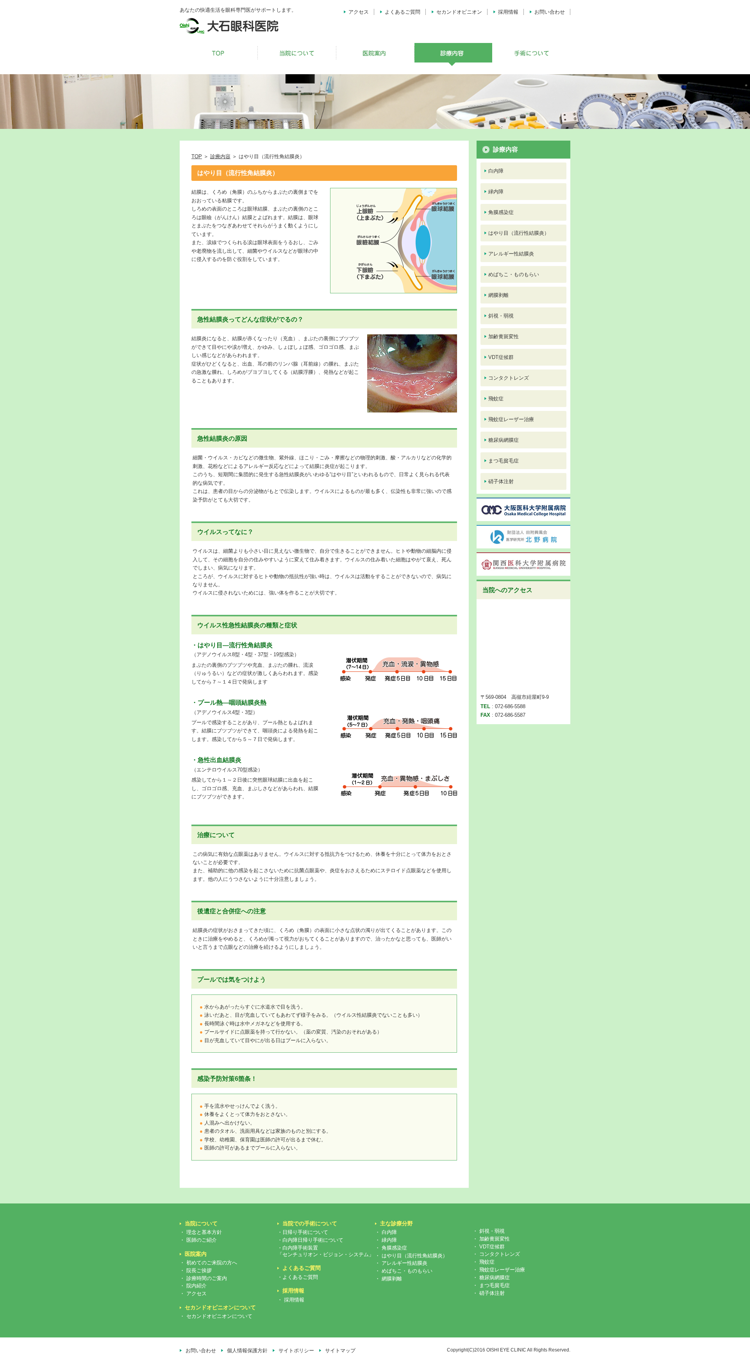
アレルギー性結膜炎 (511, 254)
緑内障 (496, 192)
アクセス (358, 12)
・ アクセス (193, 1293)
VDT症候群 (501, 357)
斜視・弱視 (501, 316)
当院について (201, 1223)
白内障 (496, 171)
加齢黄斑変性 (503, 336)
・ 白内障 (386, 1232)
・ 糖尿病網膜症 (491, 1277)
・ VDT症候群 (489, 1247)
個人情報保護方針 (247, 1350)
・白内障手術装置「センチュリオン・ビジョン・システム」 (325, 1251)
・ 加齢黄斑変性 (491, 1239)
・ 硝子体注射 (489, 1293)
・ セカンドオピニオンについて (216, 1316)
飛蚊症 (496, 399)
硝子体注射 (501, 481)
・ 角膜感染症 (391, 1248)
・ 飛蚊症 (484, 1262)
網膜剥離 (498, 295)
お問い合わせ (549, 12)
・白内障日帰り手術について (310, 1240)
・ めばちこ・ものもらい (403, 1271)
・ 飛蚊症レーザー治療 (499, 1270)
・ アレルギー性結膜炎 (401, 1263)
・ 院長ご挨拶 (196, 1270)
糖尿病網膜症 (503, 440)
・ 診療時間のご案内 (203, 1278)
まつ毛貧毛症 (503, 461)
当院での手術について (309, 1223)
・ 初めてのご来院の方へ (208, 1263)
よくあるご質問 (402, 12)
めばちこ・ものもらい (513, 274)
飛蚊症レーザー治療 (511, 419)
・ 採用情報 (290, 1300)
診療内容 (220, 156)
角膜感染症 (501, 212)
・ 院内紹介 (193, 1286)
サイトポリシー (296, 1350)
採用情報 (508, 12)
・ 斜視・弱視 (489, 1231)
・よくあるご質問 (297, 1277)
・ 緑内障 (386, 1240)
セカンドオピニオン (459, 12)
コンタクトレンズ (508, 378)
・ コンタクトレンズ (496, 1254)
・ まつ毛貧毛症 (491, 1285)
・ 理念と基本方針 (201, 1232)
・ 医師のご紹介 (198, 1240)
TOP (196, 156)
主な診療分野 (396, 1223)
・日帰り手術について (302, 1232)
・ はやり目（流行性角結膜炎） (411, 1256)
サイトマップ (340, 1350)
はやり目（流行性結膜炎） (518, 233)
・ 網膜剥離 (388, 1279)
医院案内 (196, 1254)
